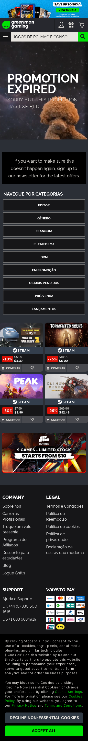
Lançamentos (44, 309)
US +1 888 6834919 (19, 619)
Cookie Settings (68, 692)
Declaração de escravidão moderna (65, 549)
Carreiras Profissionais (13, 516)
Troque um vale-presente (17, 529)
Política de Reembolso (56, 516)
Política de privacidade (56, 536)
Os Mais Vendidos (44, 283)
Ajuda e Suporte (17, 598)
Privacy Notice (24, 705)
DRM (44, 257)
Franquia (44, 231)
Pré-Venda (44, 296)
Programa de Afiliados (14, 542)
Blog (6, 565)
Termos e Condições (64, 506)
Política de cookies (63, 526)
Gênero (44, 218)
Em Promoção (44, 270)
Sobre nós (11, 506)
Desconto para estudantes (15, 555)
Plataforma (44, 244)
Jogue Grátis (13, 572)
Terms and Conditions (63, 705)
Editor (44, 205)
